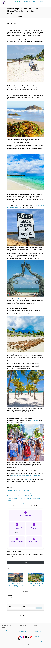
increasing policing (31, 478)
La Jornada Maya (18, 298)
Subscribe (25, 562)
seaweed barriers (31, 39)
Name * (10, 606)
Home (35, 628)
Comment (9, 595)
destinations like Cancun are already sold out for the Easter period (25, 475)
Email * (25, 606)
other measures (29, 479)
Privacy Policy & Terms (22, 628)
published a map (34, 420)
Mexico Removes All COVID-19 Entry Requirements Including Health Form (23, 503)
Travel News (36, 636)
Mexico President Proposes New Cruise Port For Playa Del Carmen (22, 493)
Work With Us (37, 639)
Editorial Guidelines (22, 631)
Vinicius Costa (29, 16)
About (35, 633)
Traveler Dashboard (38, 631)
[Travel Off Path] (4, 3)
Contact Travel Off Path (39, 641)
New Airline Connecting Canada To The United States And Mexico (21, 495)
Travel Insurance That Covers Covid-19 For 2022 (18, 490)
